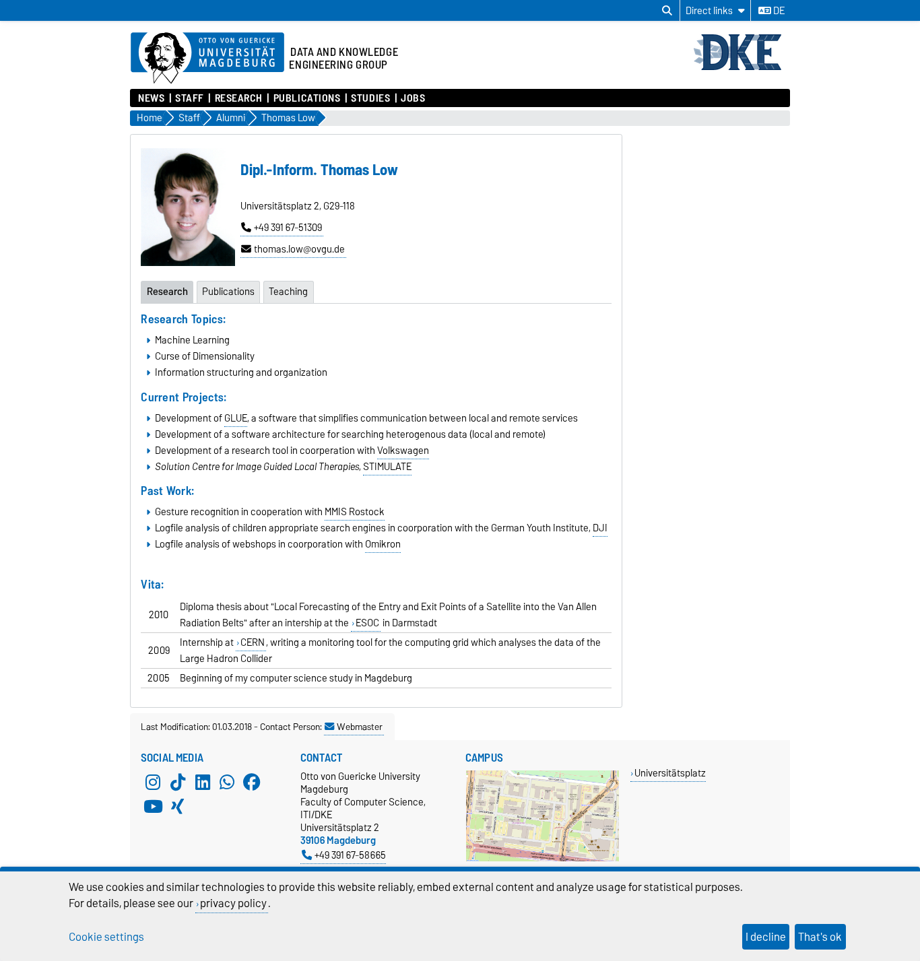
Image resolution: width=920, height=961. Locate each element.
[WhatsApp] (227, 782)
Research (239, 98)
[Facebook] (252, 782)
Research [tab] (167, 292)
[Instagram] (153, 782)
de (778, 11)
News (151, 98)
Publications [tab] (228, 292)
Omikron (383, 544)
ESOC (367, 623)
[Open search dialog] (667, 11)
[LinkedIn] (203, 782)
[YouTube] (153, 806)
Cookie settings (106, 936)
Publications (306, 98)
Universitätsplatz (670, 772)
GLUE (235, 418)
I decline (766, 936)
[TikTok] (178, 782)
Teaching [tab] (288, 292)
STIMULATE (387, 467)
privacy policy (233, 903)
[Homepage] (741, 69)
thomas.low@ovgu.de (299, 249)
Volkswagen (403, 450)
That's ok (820, 936)
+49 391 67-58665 (350, 855)
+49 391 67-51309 (288, 228)
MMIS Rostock (355, 512)
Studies (370, 98)
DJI (600, 528)
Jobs (413, 98)
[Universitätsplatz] (542, 858)
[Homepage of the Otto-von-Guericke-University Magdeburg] (207, 59)
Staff (189, 98)
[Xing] (178, 806)
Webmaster (360, 727)
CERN (252, 642)
